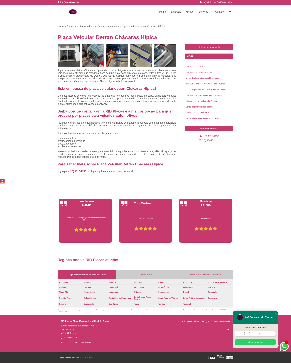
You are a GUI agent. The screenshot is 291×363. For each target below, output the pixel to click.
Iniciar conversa (255, 342)
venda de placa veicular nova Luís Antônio (203, 118)
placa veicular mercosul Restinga (200, 72)
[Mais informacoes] (230, 12)
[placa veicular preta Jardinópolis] (93, 55)
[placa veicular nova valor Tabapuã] (69, 55)
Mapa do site (224, 321)
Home (162, 11)
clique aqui (96, 171)
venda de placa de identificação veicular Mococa (206, 90)
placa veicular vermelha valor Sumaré (201, 101)
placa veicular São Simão (196, 67)
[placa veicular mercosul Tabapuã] (117, 55)
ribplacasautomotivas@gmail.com (76, 342)
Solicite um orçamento (209, 47)
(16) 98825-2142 (226, 2)
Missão (190, 11)
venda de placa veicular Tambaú (199, 107)
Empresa (176, 11)
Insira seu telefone (255, 327)
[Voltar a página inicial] (73, 12)
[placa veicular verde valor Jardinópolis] (141, 55)
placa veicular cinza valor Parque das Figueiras (205, 84)
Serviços (203, 11)
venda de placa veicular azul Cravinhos (202, 78)
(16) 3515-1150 (209, 2)
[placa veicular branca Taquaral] (165, 55)
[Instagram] (228, 329)
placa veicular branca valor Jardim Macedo (204, 95)
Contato (219, 11)
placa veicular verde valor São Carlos (201, 113)
